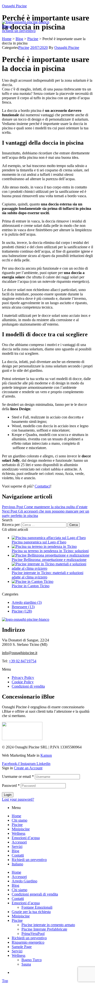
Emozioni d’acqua (26, 838)
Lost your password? (18, 799)
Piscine (23, 47)
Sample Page (22, 947)
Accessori (19, 842)
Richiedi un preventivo (29, 860)
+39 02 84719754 (22, 661)
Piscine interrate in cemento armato (48, 925)
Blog (15, 851)
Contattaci (42, 486)
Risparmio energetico (28, 942)
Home (16, 816)
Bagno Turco (31, 960)
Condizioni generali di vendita (35, 894)
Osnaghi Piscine (14, 6)
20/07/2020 (39, 47)
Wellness (18, 833)
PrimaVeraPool (33, 934)
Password (11, 785)
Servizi (17, 846)
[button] (19, 31)
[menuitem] (17, 864)
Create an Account (28, 768)
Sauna (26, 964)
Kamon (46, 755)
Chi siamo (19, 820)
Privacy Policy (23, 677)
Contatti (18, 855)
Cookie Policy (23, 682)
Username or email (18, 776)
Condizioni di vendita (28, 686)
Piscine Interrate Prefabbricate (44, 929)
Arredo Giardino (24, 881)
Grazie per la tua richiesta (31, 912)
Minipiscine (21, 829)
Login (7, 795)
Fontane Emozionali (36, 907)
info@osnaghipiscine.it (19, 653)
